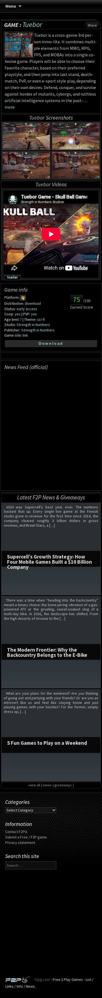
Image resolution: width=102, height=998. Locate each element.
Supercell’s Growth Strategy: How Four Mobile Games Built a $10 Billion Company (49, 561)
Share (92, 25)
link (25, 335)
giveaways (63, 785)
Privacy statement (20, 842)
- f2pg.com (41, 979)
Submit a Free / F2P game (26, 837)
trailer (12, 277)
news (47, 785)
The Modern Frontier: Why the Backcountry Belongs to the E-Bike (47, 652)
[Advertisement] (51, 925)
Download (51, 343)
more (10, 107)
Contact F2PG (16, 831)
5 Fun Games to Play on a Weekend (47, 743)
